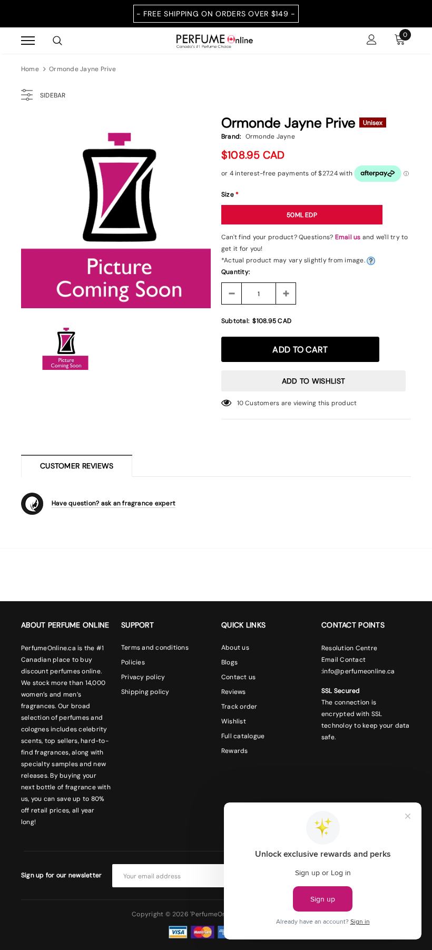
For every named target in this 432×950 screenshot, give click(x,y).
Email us (348, 237)
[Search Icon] (57, 40)
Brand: (231, 136)
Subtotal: (235, 321)
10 (240, 403)
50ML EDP (302, 215)
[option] (116, 213)
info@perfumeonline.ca (358, 671)
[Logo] (214, 40)
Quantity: (235, 272)
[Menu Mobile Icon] (28, 40)
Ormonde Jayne (270, 136)
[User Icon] (372, 40)
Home (30, 69)
